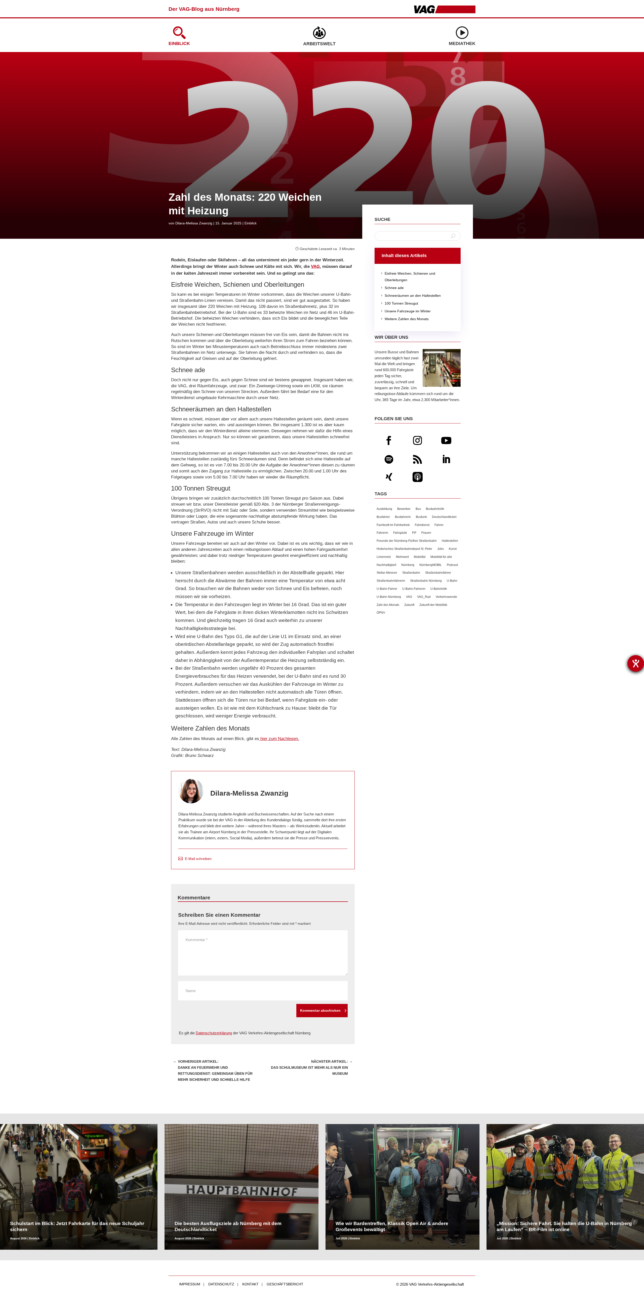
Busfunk (421, 517)
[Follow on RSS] (417, 459)
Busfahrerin (403, 517)
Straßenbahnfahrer (438, 572)
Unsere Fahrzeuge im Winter (405, 311)
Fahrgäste (400, 533)
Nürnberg (407, 565)
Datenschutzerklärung (214, 1033)
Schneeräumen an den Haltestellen (410, 296)
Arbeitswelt (319, 43)
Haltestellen (450, 541)
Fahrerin (382, 533)
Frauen (426, 533)
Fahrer (439, 525)
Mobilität (419, 557)
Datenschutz (221, 1284)
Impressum (189, 1284)
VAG (315, 266)
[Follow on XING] (389, 477)
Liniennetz (384, 557)
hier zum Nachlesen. (279, 738)
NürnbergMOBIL (430, 565)
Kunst (453, 549)
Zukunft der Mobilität (433, 605)
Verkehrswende (446, 597)
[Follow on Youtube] (446, 440)
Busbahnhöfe (435, 509)
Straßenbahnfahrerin (391, 581)
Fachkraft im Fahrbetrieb (393, 525)
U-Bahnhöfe (438, 589)
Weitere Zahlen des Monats (404, 319)
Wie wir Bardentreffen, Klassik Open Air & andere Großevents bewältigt (392, 1226)
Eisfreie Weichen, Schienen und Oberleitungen (407, 276)
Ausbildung (384, 509)
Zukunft (409, 605)
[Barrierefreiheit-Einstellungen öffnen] (635, 663)
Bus (418, 509)
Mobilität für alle (441, 557)
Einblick (179, 43)
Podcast (452, 565)
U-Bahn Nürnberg (389, 597)
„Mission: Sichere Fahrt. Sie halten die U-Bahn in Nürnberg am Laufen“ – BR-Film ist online (564, 1226)
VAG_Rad (424, 597)
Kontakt (250, 1284)
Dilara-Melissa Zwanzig (193, 223)
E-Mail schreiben (198, 859)
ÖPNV (381, 612)
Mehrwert (402, 557)
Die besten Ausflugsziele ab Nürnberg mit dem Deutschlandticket (228, 1226)
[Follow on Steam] (417, 477)
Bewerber (404, 509)
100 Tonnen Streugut (399, 303)
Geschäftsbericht (285, 1284)
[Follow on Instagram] (417, 440)
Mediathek (462, 43)
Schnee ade (392, 288)
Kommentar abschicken (320, 1010)
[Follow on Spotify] (389, 459)
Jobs (440, 549)
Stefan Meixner (387, 572)
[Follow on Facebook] (389, 440)
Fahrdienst (422, 525)
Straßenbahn (411, 572)
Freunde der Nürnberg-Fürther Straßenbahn (407, 541)
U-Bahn (452, 581)
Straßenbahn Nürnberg (426, 581)
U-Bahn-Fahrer (387, 589)
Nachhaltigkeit (386, 565)
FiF (414, 533)
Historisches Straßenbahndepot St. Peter (404, 549)
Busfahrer (383, 517)
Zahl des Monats (388, 605)
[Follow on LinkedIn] (446, 459)
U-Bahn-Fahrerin (413, 589)
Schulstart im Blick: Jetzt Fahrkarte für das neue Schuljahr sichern (77, 1226)
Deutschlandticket (444, 517)
